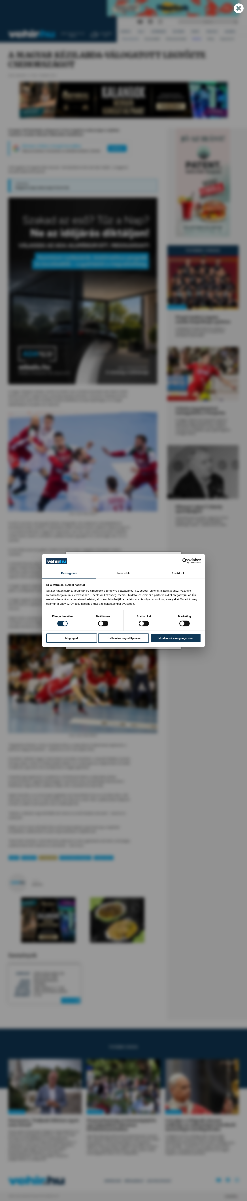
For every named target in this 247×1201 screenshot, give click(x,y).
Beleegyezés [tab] (69, 573)
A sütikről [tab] (178, 573)
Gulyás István (103, 857)
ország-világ (48, 857)
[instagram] (160, 22)
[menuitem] (125, 31)
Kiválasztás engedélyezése (123, 637)
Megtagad (71, 637)
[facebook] (150, 22)
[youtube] (140, 22)
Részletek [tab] (123, 573)
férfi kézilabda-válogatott (75, 857)
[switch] (103, 623)
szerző (35, 880)
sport (14, 857)
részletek (70, 1000)
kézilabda (29, 857)
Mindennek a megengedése (175, 637)
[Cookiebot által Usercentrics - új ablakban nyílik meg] (185, 561)
